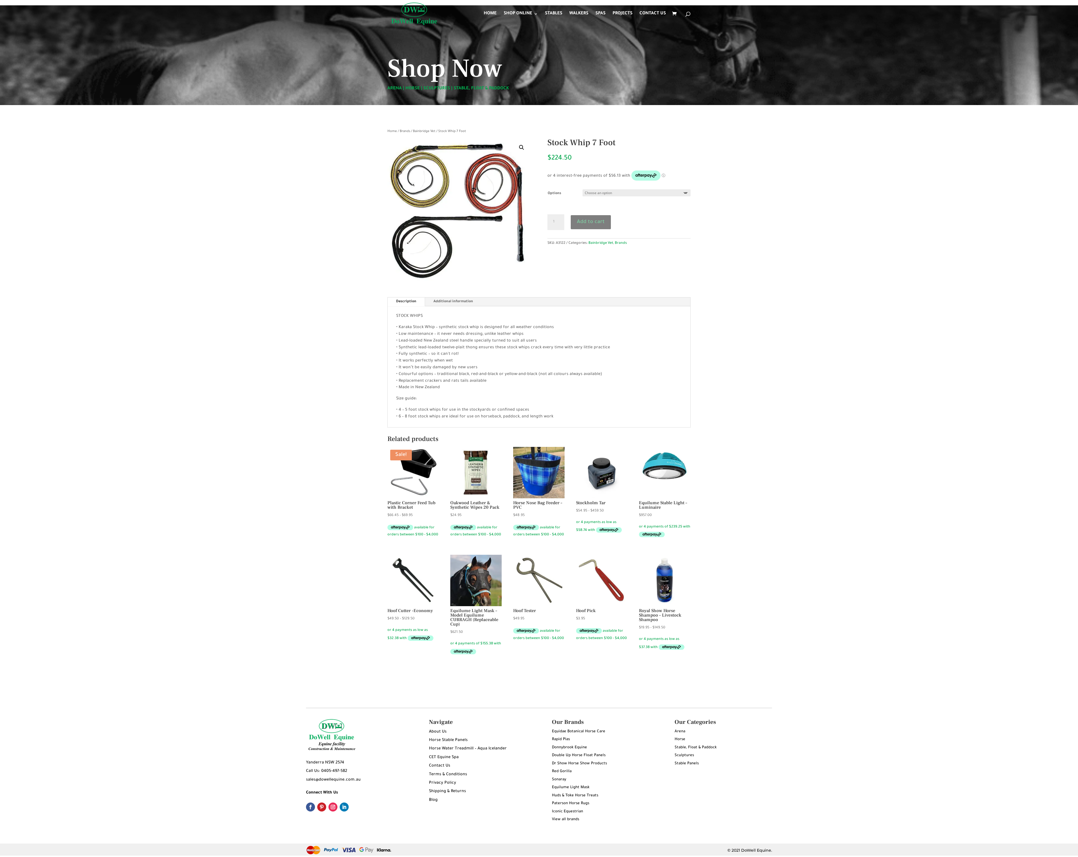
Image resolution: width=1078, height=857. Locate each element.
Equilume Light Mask (571, 787)
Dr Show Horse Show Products (579, 763)
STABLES (553, 14)
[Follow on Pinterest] (321, 807)
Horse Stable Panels (448, 740)
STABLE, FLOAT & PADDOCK (481, 88)
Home (392, 131)
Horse (680, 739)
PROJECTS (622, 14)
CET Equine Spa (444, 757)
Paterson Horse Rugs (570, 803)
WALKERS (578, 14)
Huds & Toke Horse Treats (575, 796)
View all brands (565, 819)
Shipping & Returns (447, 791)
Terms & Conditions (448, 774)
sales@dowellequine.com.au (333, 780)
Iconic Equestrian (567, 812)
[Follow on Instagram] (332, 807)
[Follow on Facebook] (310, 807)
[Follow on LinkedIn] (344, 807)
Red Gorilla (562, 771)
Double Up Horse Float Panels (579, 755)
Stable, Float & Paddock (696, 747)
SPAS (600, 14)
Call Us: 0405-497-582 (326, 771)
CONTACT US (653, 14)
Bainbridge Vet (424, 131)
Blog (433, 800)
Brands (405, 131)
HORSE (412, 88)
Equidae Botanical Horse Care (578, 731)
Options (554, 194)
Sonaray (559, 780)
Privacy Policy (442, 783)
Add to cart (591, 222)
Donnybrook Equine (569, 747)
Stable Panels (687, 763)
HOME (490, 14)
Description (406, 302)
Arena (680, 731)
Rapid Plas (561, 739)
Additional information (453, 302)
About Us (438, 732)
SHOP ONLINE (518, 14)
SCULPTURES (436, 88)
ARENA (394, 88)
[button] (522, 147)
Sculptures (684, 755)
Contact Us (439, 766)
